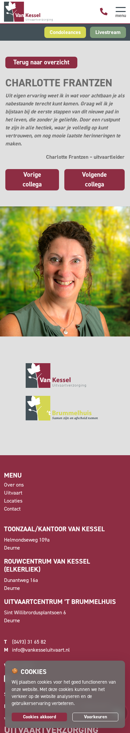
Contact (12, 508)
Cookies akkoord (39, 717)
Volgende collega (94, 179)
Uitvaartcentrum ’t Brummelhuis (60, 601)
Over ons (14, 484)
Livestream (108, 32)
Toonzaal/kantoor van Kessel (54, 529)
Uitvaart (13, 492)
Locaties (13, 500)
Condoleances (65, 32)
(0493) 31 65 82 (25, 641)
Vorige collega (32, 179)
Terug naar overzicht (41, 62)
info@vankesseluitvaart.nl (37, 649)
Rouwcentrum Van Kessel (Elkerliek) (47, 565)
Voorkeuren (95, 717)
